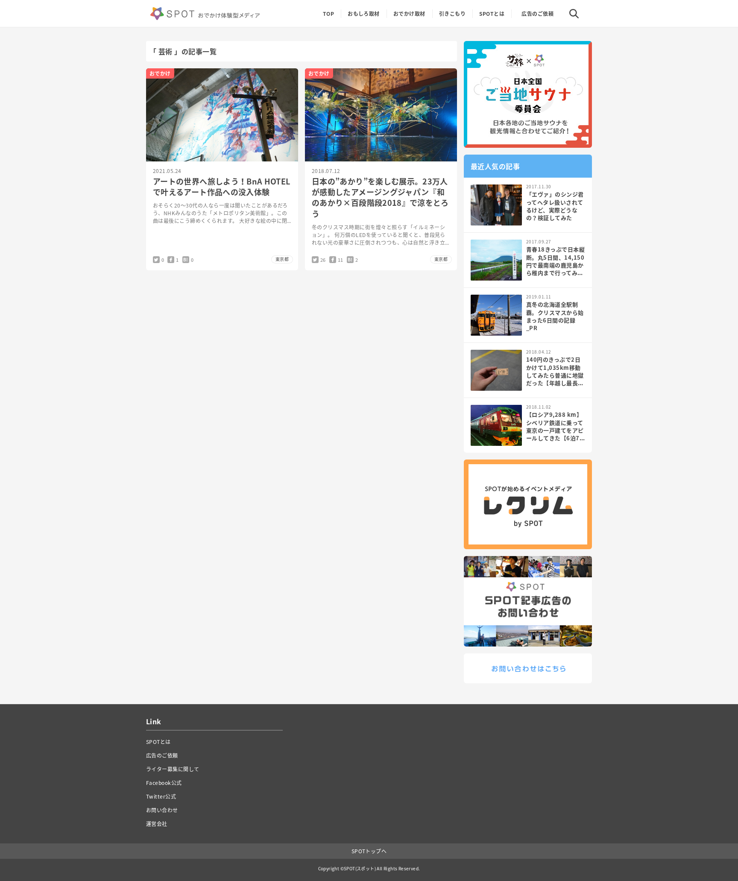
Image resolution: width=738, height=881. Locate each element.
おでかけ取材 (409, 14)
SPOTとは (491, 14)
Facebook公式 (164, 783)
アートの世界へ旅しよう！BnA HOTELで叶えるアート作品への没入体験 (221, 187)
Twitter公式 (161, 796)
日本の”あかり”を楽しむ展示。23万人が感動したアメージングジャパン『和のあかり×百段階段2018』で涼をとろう (380, 198)
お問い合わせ (162, 810)
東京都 (282, 259)
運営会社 (156, 824)
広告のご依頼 (537, 14)
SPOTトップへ (369, 851)
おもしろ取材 (364, 14)
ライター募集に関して (172, 769)
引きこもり (452, 14)
